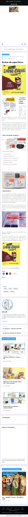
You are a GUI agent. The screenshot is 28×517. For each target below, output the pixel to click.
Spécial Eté (22, 509)
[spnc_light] (25, 44)
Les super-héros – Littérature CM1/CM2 (12, 328)
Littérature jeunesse (6, 54)
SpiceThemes (24, 512)
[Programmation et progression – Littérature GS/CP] (14, 397)
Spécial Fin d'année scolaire (7, 474)
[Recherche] (22, 44)
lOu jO (23, 56)
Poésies (22, 507)
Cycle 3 (12, 507)
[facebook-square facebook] (11, 4)
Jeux (19, 507)
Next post (4, 331)
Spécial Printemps (16, 509)
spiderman (10, 56)
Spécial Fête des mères (9, 509)
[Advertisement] (14, 27)
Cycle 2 (8, 507)
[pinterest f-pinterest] (16, 4)
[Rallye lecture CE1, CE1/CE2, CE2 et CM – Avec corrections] (14, 373)
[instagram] (14, 4)
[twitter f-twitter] (13, 4)
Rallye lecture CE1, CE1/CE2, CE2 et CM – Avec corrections (12, 382)
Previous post (5, 326)
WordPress (12, 512)
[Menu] (2, 44)
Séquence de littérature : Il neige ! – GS (12, 357)
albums (4, 56)
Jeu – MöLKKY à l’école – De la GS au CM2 (12, 498)
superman (17, 56)
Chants (16, 507)
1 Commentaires (12, 58)
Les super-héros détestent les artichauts (12, 333)
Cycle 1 (4, 507)
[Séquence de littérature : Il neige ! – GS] (14, 348)
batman (7, 56)
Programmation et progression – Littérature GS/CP (11, 407)
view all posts (4, 321)
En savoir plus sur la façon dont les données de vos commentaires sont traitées (13, 461)
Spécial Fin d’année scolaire (13, 510)
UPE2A (3, 509)
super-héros (14, 56)
